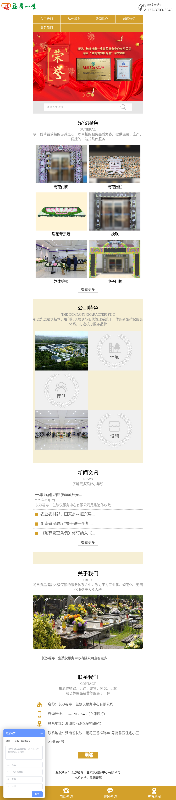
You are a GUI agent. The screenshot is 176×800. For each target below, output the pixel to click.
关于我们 (47, 19)
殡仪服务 (74, 19)
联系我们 (47, 28)
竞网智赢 (96, 778)
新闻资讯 (129, 19)
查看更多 (88, 290)
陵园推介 (102, 19)
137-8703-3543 (160, 10)
